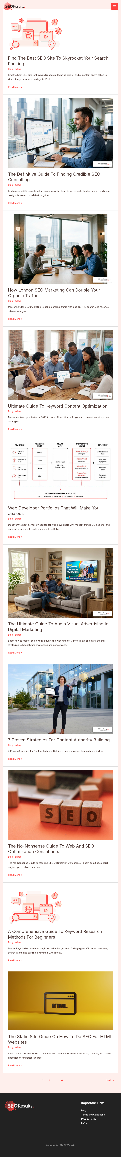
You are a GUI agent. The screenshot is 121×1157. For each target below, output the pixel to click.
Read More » (15, 87)
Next (110, 1080)
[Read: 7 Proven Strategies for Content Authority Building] (60, 698)
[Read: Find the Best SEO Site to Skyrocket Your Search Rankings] (35, 32)
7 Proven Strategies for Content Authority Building (59, 740)
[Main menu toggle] (114, 6)
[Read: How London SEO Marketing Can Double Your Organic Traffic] (60, 248)
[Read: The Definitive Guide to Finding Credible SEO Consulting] (60, 132)
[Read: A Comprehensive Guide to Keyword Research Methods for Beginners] (35, 905)
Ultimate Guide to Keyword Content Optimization (57, 406)
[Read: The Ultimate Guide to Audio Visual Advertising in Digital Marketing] (60, 582)
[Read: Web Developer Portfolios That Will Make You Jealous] (60, 471)
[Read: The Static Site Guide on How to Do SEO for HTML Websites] (60, 1000)
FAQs (84, 1123)
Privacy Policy (88, 1119)
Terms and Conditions (93, 1114)
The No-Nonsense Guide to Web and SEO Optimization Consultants (51, 848)
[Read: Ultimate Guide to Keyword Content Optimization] (60, 364)
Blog (10, 69)
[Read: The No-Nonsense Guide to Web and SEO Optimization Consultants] (60, 804)
